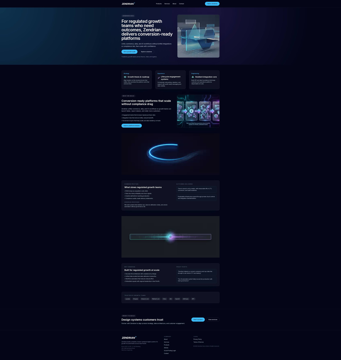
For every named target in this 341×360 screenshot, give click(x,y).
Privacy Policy (197, 339)
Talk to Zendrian (212, 3)
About (174, 3)
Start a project (198, 319)
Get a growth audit (129, 51)
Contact (181, 3)
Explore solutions (146, 51)
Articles (166, 347)
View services (212, 319)
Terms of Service (198, 342)
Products (159, 3)
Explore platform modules (132, 125)
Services (167, 3)
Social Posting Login (170, 350)
